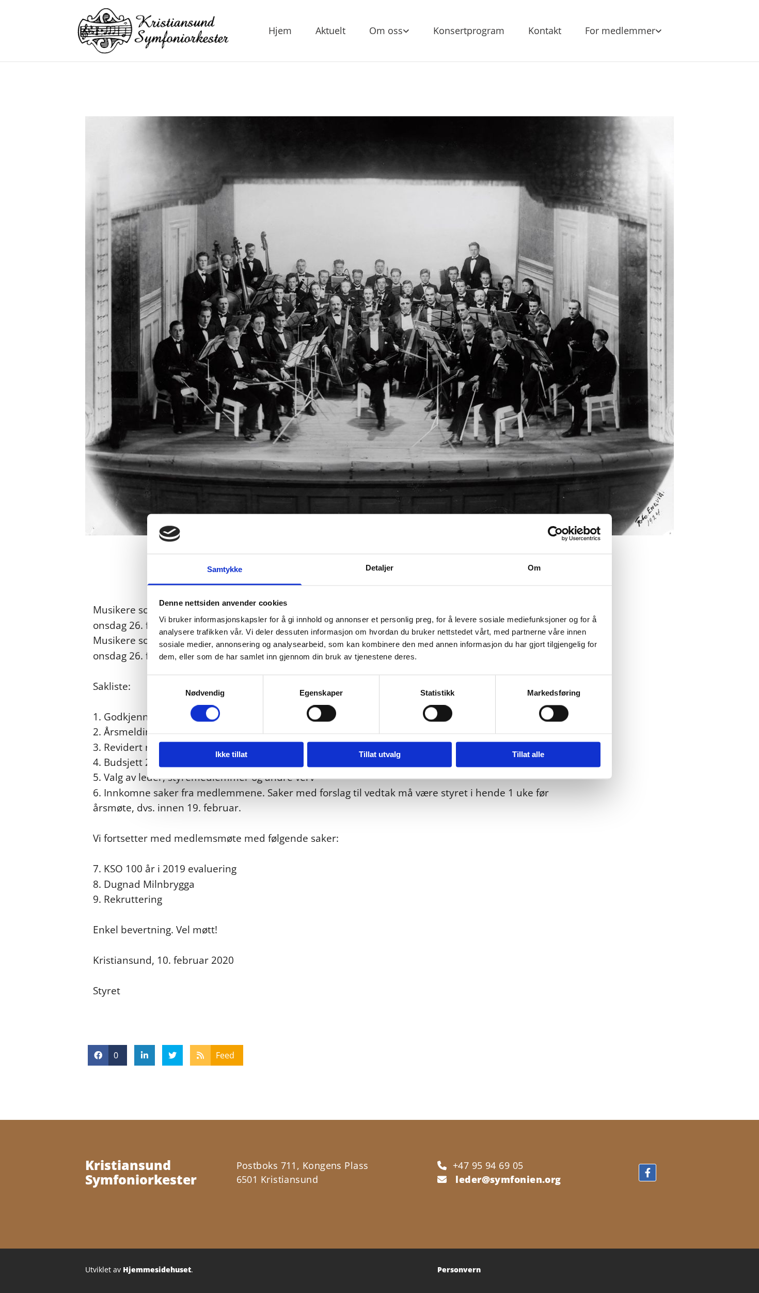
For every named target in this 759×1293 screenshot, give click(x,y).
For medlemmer (620, 30)
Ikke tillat (231, 754)
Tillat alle (528, 754)
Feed (225, 1055)
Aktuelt (330, 30)
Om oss (386, 30)
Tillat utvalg (380, 754)
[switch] (321, 713)
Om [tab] (534, 567)
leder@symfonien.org (508, 1179)
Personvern (459, 1269)
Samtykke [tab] (225, 569)
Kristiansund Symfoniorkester (141, 1172)
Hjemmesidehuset (157, 1269)
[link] (389, 30)
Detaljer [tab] (380, 567)
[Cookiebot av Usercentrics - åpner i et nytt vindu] (555, 534)
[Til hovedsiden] (153, 31)
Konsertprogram (468, 30)
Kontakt (544, 30)
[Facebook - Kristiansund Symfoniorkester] (647, 1172)
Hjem (280, 30)
